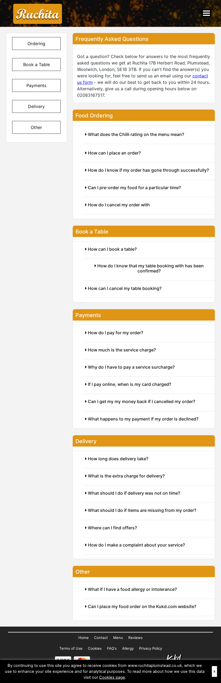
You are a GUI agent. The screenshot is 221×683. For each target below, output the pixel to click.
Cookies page (112, 677)
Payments (36, 85)
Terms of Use (70, 648)
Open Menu (206, 13)
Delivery (36, 106)
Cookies (95, 648)
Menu (118, 637)
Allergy (128, 648)
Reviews (135, 637)
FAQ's (112, 648)
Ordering (36, 43)
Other (36, 127)
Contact (101, 637)
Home (83, 637)
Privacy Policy (150, 648)
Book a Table (36, 64)
